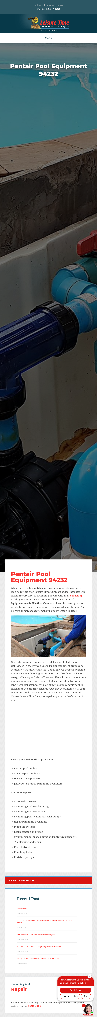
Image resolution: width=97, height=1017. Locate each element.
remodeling (75, 595)
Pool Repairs (22, 908)
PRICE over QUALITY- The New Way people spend (36, 935)
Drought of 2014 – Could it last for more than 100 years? (38, 958)
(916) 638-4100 (48, 9)
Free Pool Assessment (22, 880)
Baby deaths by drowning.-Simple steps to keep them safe (39, 947)
